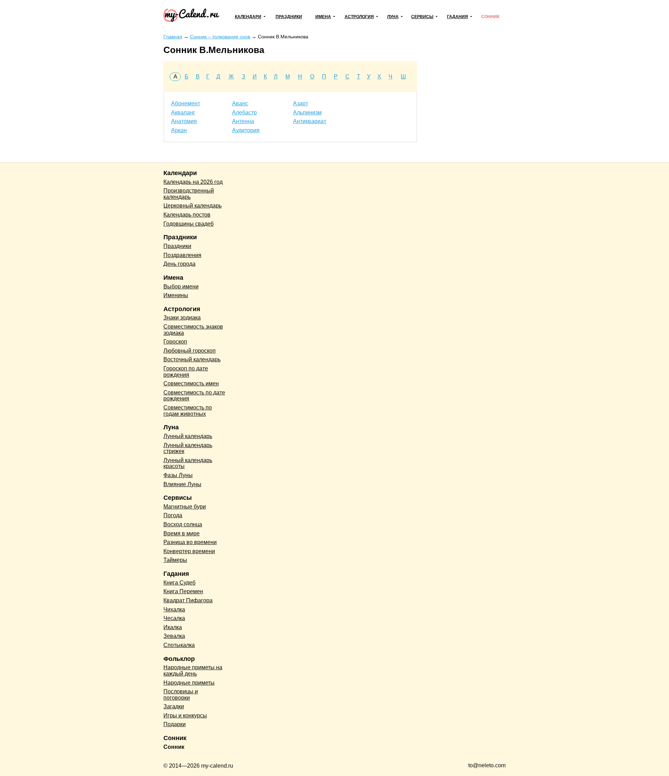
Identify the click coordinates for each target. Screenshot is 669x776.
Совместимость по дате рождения (194, 396)
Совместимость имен (191, 383)
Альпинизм (307, 112)
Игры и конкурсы (185, 715)
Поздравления (182, 255)
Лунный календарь (187, 436)
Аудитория (246, 130)
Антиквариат (309, 121)
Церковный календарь (192, 206)
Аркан (179, 130)
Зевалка (174, 636)
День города (179, 264)
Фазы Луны (178, 475)
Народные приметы (189, 683)
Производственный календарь (188, 194)
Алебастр (244, 112)
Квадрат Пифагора (188, 600)
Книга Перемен (183, 591)
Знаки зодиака (182, 318)
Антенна (243, 121)
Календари (248, 16)
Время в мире (181, 533)
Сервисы (422, 16)
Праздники (289, 16)
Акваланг (183, 112)
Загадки (173, 706)
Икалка (172, 627)
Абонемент (185, 103)
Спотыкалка (179, 645)
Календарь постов (186, 215)
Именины (175, 295)
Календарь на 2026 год (193, 182)
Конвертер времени (189, 551)
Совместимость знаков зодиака (193, 330)
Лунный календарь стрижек (187, 448)
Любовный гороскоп (189, 351)
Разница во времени (190, 542)
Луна (393, 16)
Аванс (240, 103)
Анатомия (184, 121)
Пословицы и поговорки (180, 694)
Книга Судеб (179, 583)
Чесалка (174, 618)
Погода (172, 515)
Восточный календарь (192, 359)
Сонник (490, 16)
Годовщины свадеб (188, 224)
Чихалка (174, 609)
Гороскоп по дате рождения (185, 372)
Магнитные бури (184, 507)
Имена (323, 16)
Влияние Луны (182, 484)
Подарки (174, 724)
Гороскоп (175, 342)
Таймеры (175, 560)
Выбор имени (181, 286)
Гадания (457, 16)
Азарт (300, 103)
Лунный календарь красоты (187, 463)
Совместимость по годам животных (187, 411)
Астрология (359, 16)
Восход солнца (182, 524)
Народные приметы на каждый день (192, 670)
